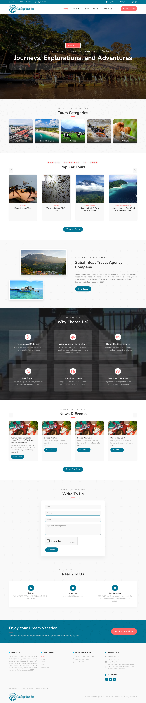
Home (65, 8)
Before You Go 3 (117, 438)
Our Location (115, 593)
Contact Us (107, 8)
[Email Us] (73, 588)
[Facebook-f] (129, 2)
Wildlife (59, 206)
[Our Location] (115, 588)
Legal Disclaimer (27, 688)
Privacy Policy (13, 688)
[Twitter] (133, 2)
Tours (74, 8)
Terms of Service (42, 688)
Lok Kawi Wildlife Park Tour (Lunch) (123, 209)
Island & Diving (87, 206)
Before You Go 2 (84, 438)
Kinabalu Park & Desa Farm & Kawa (56, 209)
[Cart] (116, 9)
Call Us (31, 593)
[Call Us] (31, 588)
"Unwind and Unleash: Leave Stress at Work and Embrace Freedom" (22, 440)
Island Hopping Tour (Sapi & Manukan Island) (89, 209)
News (86, 8)
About (95, 8)
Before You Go (50, 438)
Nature (23, 206)
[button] (11, 170)
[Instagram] (136, 2)
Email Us (73, 593)
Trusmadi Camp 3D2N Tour (23, 209)
